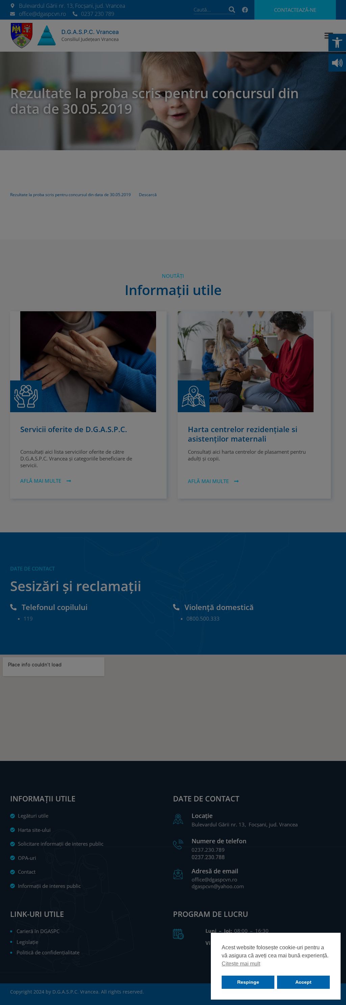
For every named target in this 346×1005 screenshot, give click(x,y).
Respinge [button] (248, 982)
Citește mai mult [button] (241, 964)
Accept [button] (303, 982)
